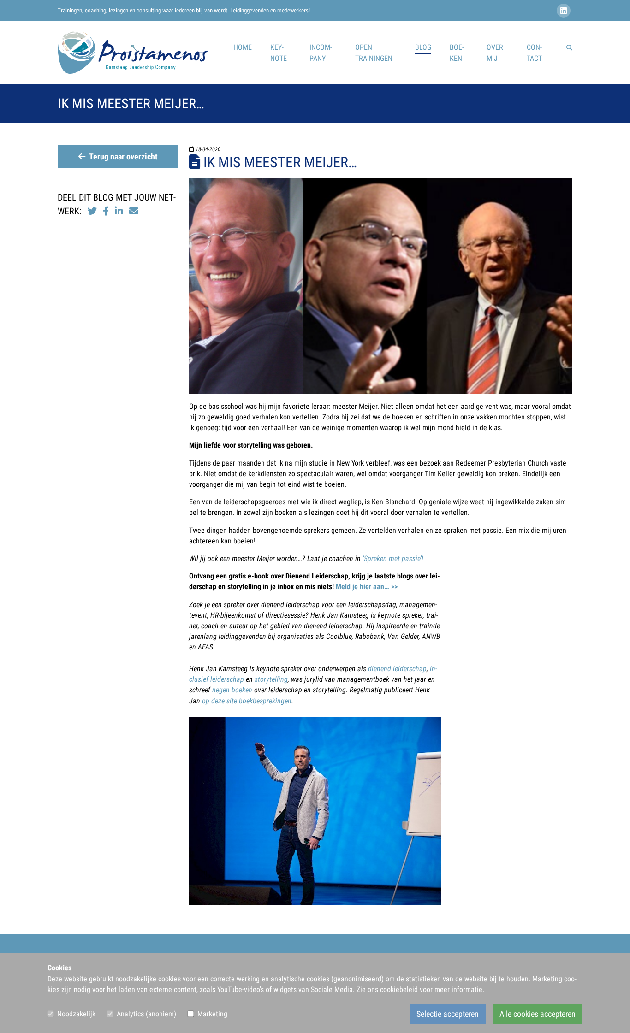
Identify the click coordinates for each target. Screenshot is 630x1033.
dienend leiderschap (397, 668)
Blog (423, 47)
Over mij (495, 53)
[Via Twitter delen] (92, 211)
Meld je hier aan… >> (367, 586)
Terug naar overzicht (123, 156)
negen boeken (232, 689)
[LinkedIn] (564, 10)
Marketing (212, 1013)
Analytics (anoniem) (146, 1013)
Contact (534, 53)
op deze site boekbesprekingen (246, 701)
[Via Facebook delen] (106, 211)
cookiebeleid (399, 989)
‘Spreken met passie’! (393, 558)
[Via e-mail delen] (133, 211)
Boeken (457, 53)
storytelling (271, 679)
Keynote (278, 53)
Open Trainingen (373, 53)
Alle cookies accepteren (537, 1014)
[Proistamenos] (133, 53)
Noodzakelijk (76, 1013)
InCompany (320, 53)
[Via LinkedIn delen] (120, 211)
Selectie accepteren (447, 1014)
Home (242, 47)
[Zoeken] (569, 47)
